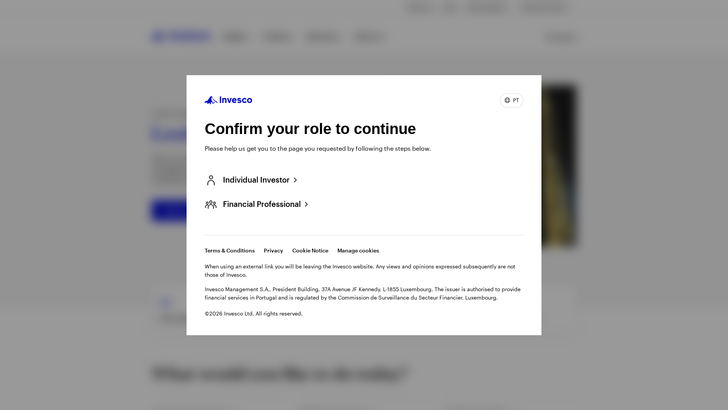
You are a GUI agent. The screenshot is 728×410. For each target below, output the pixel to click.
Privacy (273, 250)
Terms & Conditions (230, 250)
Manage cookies (358, 250)
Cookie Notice (310, 250)
